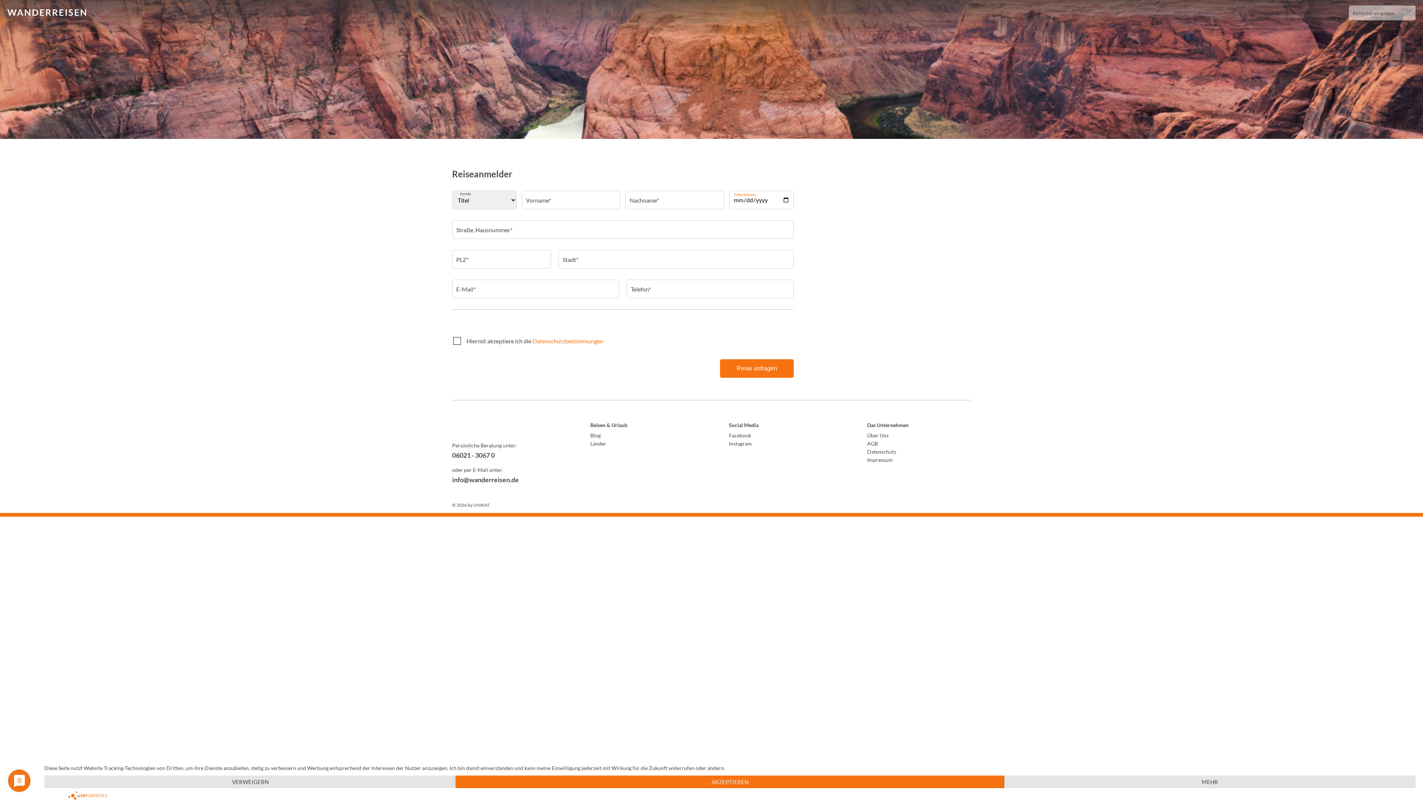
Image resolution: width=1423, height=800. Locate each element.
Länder (598, 443)
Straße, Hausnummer (484, 225)
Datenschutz (881, 452)
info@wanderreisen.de (485, 480)
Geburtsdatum (745, 195)
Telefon (640, 284)
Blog (595, 435)
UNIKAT (481, 505)
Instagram (740, 443)
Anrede (465, 194)
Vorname (538, 195)
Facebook (740, 435)
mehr (1210, 782)
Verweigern (250, 782)
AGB (872, 443)
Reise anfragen (757, 368)
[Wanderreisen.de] (46, 13)
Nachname (644, 195)
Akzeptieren (730, 782)
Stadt (570, 254)
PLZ (462, 254)
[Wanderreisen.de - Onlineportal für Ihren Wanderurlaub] (504, 426)
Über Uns (878, 435)
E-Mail (465, 284)
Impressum (880, 460)
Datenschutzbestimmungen (568, 340)
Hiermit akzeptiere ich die (535, 340)
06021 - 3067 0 (473, 455)
